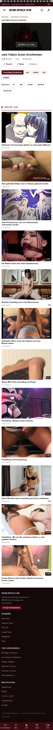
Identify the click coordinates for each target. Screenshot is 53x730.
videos (35, 72)
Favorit (8, 64)
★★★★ (41, 84)
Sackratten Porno (17, 4)
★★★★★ (7, 90)
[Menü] (4, 10)
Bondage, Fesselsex (10, 652)
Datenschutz (7, 687)
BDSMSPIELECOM (20, 10)
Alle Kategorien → (9, 675)
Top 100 (5, 627)
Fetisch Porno (29, 4)
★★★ (30, 84)
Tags (3, 641)
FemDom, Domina (9, 670)
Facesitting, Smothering (19, 17)
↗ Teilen (20, 64)
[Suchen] (42, 10)
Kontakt (5, 705)
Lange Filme (6, 632)
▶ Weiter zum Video (27, 44)
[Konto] (48, 10)
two (27, 72)
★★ (21, 84)
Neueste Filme (7, 623)
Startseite (5, 17)
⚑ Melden (33, 64)
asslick (6, 77)
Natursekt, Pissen (9, 666)
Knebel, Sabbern (8, 661)
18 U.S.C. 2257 (8, 696)
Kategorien (6, 636)
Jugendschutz (7, 700)
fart (44, 72)
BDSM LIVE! (6, 4)
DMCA (4, 691)
